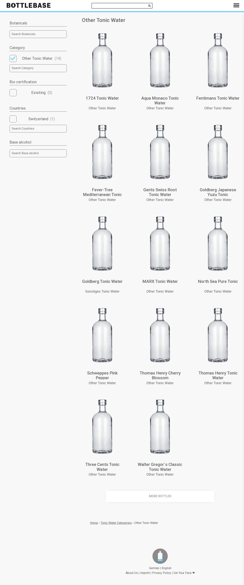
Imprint (145, 573)
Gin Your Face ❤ (184, 573)
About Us (132, 573)
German (154, 568)
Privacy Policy (161, 573)
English (166, 568)
